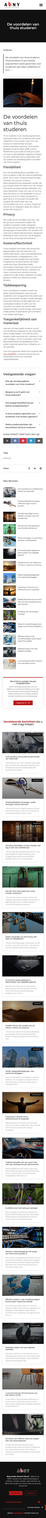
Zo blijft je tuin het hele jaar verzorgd (21, 1208)
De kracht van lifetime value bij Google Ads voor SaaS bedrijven (22, 1440)
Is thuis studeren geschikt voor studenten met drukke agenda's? (23, 415)
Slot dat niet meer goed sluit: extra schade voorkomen (20, 892)
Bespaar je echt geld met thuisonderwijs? (23, 393)
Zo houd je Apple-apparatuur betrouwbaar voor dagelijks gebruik (29, 552)
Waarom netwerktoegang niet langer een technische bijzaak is (21, 1252)
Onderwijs (7, 50)
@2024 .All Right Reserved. (23, 1513)
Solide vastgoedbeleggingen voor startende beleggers (19, 1072)
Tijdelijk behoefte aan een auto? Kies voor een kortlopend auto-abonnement (30, 601)
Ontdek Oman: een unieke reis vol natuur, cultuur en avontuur (20, 1027)
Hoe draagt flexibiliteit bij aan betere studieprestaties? (23, 404)
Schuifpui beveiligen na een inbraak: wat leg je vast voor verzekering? (28, 516)
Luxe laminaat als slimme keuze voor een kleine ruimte (21, 1394)
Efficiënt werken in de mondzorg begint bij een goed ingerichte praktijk (29, 638)
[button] (41, 5)
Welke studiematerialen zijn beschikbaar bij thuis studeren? (23, 426)
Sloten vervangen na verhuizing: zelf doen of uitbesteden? (21, 938)
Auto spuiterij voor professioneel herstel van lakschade (22, 758)
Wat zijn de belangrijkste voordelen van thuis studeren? (23, 382)
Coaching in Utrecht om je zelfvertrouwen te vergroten (17, 1118)
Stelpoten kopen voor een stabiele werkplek (20, 1348)
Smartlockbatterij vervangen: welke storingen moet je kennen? (29, 503)
